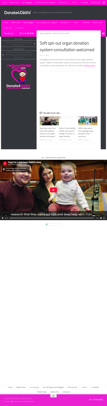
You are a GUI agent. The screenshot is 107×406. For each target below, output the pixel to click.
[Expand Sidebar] (103, 33)
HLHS (74, 3)
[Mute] (101, 218)
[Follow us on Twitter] (25, 33)
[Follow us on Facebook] (20, 33)
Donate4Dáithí (17, 12)
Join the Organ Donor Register (45, 3)
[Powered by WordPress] (12, 401)
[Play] (3, 218)
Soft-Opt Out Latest (61, 34)
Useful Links (8, 28)
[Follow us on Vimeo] (32, 33)
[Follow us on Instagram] (23, 33)
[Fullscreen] (104, 218)
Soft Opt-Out (63, 3)
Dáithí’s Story (14, 3)
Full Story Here (89, 65)
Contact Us (19, 28)
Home (5, 3)
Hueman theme (29, 401)
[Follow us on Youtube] (30, 33)
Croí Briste (84, 3)
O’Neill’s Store (96, 3)
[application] (53, 190)
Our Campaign (27, 3)
